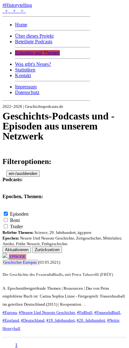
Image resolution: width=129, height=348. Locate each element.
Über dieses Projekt (34, 36)
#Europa (10, 312)
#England (11, 320)
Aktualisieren (16, 249)
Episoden (19, 214)
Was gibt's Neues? (33, 64)
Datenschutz (27, 92)
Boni (15, 220)
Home (21, 24)
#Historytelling (17, 5)
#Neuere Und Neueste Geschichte (47, 312)
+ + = (14, 10)
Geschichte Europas (20, 262)
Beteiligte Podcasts (33, 41)
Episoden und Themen (37, 52)
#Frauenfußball (107, 312)
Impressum (26, 86)
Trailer (16, 226)
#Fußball (84, 312)
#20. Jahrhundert (91, 320)
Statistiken (25, 69)
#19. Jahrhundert (60, 320)
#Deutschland (32, 320)
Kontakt (23, 75)
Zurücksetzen (47, 249)
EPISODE (17, 257)
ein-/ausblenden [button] (23, 173)
